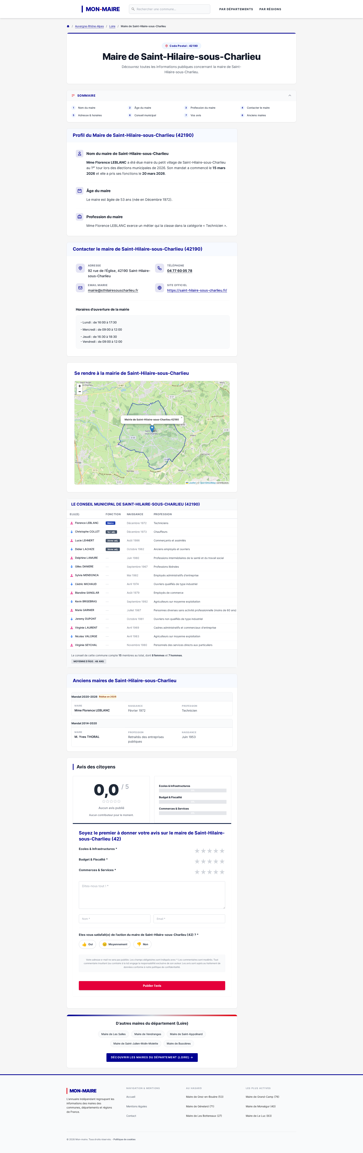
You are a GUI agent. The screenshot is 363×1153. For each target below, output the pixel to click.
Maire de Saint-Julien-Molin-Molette (135, 1043)
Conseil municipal (142, 115)
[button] (152, 429)
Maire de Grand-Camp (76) (262, 1096)
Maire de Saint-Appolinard (186, 1034)
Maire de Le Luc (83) (259, 1115)
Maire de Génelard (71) (200, 1106)
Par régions (270, 9)
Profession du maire (200, 107)
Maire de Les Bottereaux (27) (204, 1115)
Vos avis (193, 115)
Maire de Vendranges (147, 1034)
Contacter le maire (256, 107)
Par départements (236, 9)
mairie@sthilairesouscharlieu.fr (113, 290)
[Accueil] (68, 26)
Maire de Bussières (179, 1043)
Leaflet (192, 482)
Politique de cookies (124, 1139)
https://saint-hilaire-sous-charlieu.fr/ (197, 290)
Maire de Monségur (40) (261, 1106)
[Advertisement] (270, 185)
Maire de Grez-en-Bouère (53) (204, 1096)
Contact (131, 1115)
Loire (112, 26)
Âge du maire (140, 107)
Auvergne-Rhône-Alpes (89, 26)
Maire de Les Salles (113, 1034)
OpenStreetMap (208, 482)
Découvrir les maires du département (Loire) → (152, 1057)
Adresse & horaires (87, 115)
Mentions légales (136, 1106)
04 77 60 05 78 (179, 271)
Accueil (130, 1096)
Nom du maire (84, 107)
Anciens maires (254, 115)
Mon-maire (83, 1091)
